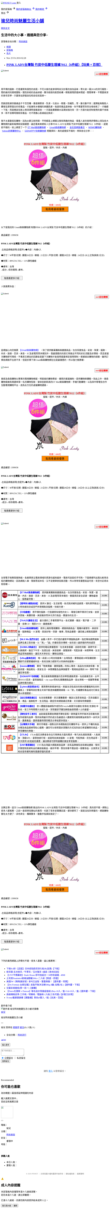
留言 (22, 1027)
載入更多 (5, 1045)
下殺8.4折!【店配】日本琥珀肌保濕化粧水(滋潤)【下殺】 (33, 968)
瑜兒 (3, 1012)
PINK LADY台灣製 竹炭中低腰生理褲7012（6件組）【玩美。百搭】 (54, 64)
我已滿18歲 (6, 1206)
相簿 (8, 47)
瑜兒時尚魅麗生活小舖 (22, 20)
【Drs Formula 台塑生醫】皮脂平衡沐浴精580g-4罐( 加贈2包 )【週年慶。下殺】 (43, 985)
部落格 (9, 50)
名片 (8, 53)
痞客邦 (16, 1027)
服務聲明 (80, 1174)
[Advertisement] (55, 322)
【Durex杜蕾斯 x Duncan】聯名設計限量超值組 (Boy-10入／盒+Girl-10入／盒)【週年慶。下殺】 (51, 991)
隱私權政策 (70, 1174)
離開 (15, 1206)
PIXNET (35, 1174)
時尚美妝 (23, 41)
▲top (3, 1039)
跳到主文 (5, 28)
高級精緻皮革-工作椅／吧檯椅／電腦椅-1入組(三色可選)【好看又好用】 (40, 994)
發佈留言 (5, 1061)
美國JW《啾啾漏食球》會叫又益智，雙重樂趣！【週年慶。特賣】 (37, 981)
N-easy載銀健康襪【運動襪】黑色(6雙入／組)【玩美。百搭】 (35, 997)
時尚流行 (22, 1035)
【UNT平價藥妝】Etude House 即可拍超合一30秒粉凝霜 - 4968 (35, 975)
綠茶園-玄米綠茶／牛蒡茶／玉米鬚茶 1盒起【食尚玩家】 (33, 972)
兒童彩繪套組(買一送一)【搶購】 (22, 988)
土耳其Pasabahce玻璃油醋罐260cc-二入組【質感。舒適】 (33, 978)
